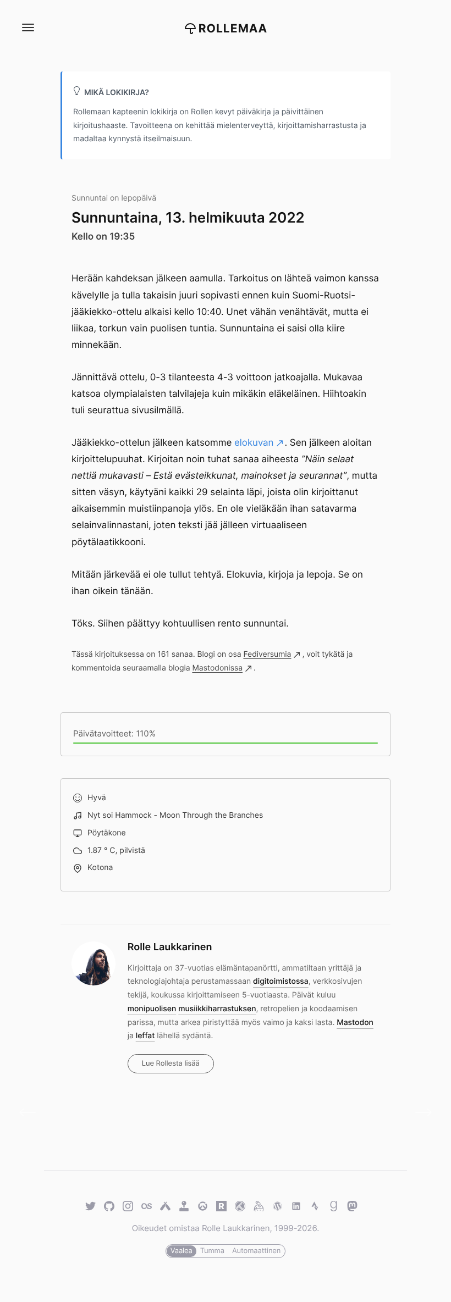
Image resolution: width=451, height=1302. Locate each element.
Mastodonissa (217, 668)
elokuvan (254, 442)
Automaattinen (256, 1250)
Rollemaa (233, 29)
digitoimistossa (281, 981)
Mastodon (355, 1022)
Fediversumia (267, 654)
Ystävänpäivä (419, 1112)
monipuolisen (152, 1008)
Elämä (31, 1112)
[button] (27, 27)
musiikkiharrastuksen (217, 1008)
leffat (145, 1035)
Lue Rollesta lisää (171, 1063)
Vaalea (181, 1250)
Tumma (212, 1250)
